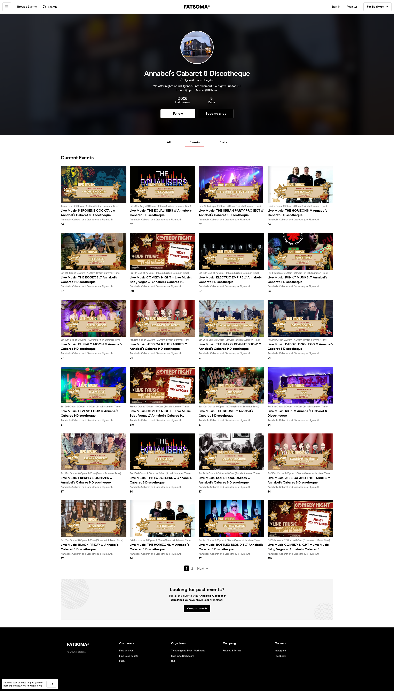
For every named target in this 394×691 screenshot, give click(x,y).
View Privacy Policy (31, 685)
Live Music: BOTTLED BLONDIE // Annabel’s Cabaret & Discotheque (231, 547)
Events (195, 142)
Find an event (126, 650)
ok (51, 684)
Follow (178, 113)
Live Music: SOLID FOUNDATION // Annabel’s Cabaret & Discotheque (225, 480)
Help (173, 661)
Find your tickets (128, 656)
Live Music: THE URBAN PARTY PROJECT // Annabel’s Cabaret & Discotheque (231, 213)
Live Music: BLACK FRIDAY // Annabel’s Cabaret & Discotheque (90, 547)
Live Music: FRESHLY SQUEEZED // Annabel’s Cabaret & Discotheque (86, 480)
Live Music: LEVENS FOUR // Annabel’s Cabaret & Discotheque (89, 413)
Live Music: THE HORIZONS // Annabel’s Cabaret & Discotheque (297, 213)
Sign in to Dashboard (182, 656)
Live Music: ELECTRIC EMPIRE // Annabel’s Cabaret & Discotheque (230, 279)
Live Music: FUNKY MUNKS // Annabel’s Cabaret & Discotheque (297, 279)
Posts (223, 142)
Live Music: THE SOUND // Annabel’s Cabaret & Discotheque (226, 413)
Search (52, 7)
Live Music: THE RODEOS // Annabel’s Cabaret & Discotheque (89, 279)
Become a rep (216, 113)
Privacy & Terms (232, 650)
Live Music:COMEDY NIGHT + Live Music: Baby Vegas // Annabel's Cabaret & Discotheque (160, 279)
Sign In (336, 6)
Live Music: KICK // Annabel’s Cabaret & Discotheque (297, 413)
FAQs (122, 661)
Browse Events (27, 6)
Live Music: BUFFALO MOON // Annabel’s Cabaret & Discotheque (91, 346)
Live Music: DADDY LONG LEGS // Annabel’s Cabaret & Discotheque (300, 346)
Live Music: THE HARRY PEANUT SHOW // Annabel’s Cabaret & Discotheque (230, 346)
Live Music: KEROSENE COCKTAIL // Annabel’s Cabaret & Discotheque (88, 213)
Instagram (280, 650)
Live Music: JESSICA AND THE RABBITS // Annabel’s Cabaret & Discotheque (299, 480)
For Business (375, 6)
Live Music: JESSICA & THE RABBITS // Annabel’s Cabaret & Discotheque (158, 346)
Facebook (280, 656)
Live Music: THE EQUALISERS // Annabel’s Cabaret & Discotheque (161, 213)
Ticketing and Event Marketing (188, 650)
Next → (202, 568)
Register (352, 6)
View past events (197, 608)
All (169, 142)
